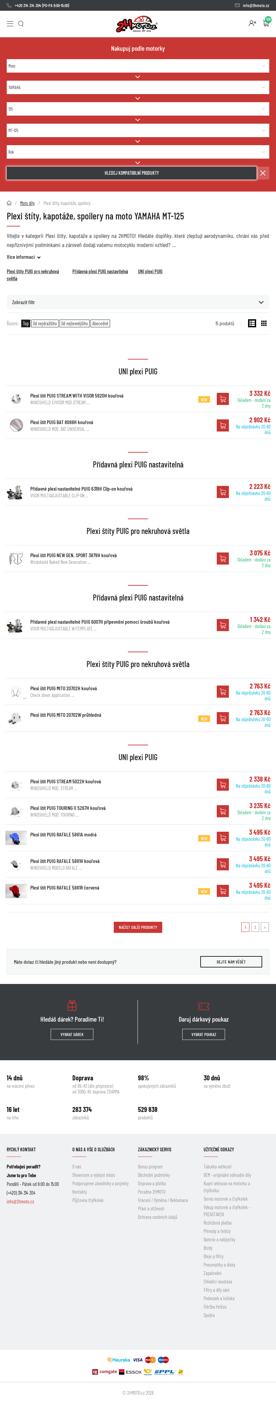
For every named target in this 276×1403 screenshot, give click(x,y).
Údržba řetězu (215, 1307)
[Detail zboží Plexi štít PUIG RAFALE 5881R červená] (16, 891)
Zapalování (212, 1273)
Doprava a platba (152, 1183)
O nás (76, 1166)
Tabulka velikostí (218, 1166)
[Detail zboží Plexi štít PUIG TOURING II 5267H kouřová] (16, 811)
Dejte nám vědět (231, 961)
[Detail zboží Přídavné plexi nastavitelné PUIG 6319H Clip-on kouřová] (16, 492)
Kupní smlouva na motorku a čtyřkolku (227, 1187)
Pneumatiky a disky (219, 1265)
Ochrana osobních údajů (157, 1217)
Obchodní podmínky (154, 1175)
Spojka (209, 1315)
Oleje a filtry (213, 1256)
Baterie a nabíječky (219, 1239)
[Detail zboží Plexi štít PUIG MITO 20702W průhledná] (16, 718)
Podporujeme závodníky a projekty (100, 1183)
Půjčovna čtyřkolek (88, 1200)
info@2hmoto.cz (256, 5)
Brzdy (208, 1248)
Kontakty (79, 1192)
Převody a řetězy (217, 1231)
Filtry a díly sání (217, 1290)
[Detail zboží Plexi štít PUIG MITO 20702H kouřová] (16, 692)
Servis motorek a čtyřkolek (226, 1199)
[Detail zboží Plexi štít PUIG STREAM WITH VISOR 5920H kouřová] (16, 399)
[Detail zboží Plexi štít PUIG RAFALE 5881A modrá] (16, 838)
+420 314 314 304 (28, 5)
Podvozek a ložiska (219, 1298)
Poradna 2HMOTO (151, 1192)
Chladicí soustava (218, 1281)
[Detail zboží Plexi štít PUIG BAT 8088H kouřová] (16, 425)
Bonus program (150, 1166)
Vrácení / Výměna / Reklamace (163, 1200)
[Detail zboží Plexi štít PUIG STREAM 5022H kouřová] (16, 785)
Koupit (223, 399)
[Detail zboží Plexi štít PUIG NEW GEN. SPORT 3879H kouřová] (16, 558)
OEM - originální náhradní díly (227, 1175)
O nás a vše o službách (93, 1149)
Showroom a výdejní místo (93, 1175)
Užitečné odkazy (219, 1149)
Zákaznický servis (154, 1149)
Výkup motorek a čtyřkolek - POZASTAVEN (227, 1210)
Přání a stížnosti (151, 1208)
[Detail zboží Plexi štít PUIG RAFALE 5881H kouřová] (16, 864)
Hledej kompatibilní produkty (132, 173)
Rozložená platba (218, 1223)
